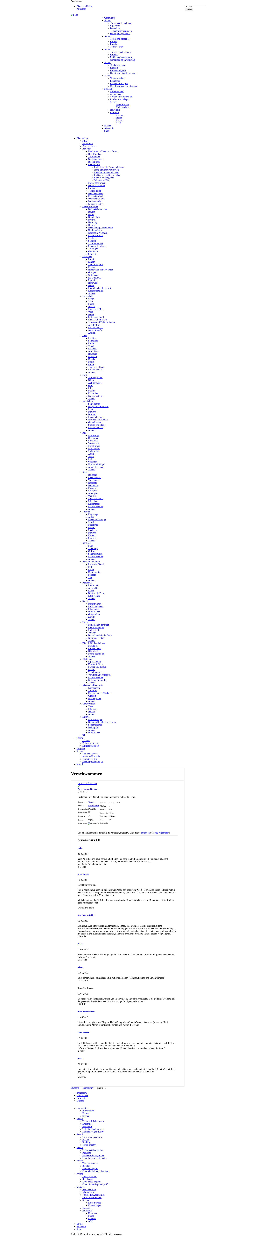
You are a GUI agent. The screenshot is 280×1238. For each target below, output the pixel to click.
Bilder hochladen (84, 6)
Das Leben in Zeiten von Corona (103, 151)
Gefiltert (92, 696)
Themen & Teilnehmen (120, 23)
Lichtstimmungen (96, 627)
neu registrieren (162, 832)
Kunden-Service (89, 753)
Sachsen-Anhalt (95, 243)
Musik (91, 285)
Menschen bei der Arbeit (99, 288)
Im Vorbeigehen (95, 606)
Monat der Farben (96, 185)
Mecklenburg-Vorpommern (100, 227)
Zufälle (91, 617)
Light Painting (94, 661)
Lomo (91, 569)
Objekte (92, 551)
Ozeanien (92, 461)
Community (109, 18)
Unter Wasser (88, 703)
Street (85, 601)
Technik (86, 511)
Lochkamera (94, 688)
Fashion (92, 267)
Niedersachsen (95, 230)
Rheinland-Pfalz (95, 235)
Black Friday (94, 162)
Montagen (93, 646)
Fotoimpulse (94, 164)
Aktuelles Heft (117, 91)
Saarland (92, 238)
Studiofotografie (95, 264)
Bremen (92, 219)
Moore (91, 314)
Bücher (107, 125)
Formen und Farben (97, 667)
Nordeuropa (93, 435)
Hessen (91, 225)
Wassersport (93, 480)
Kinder (91, 262)
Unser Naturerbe (90, 206)
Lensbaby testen (95, 204)
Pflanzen (92, 709)
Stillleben (86, 543)
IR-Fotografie (94, 698)
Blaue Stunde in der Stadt (100, 635)
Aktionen (86, 148)
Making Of (93, 727)
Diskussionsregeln (90, 746)
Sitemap (80, 1100)
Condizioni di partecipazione (123, 73)
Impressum (82, 1093)
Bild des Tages (89, 146)
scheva (80, 967)
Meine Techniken (96, 653)
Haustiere (92, 354)
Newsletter (115, 110)
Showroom (87, 143)
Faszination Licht (96, 196)
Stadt (90, 409)
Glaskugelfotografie (97, 680)
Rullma (81, 944)
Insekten (92, 338)
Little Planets (94, 596)
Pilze (90, 388)
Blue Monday (94, 154)
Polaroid (92, 575)
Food (90, 546)
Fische (91, 343)
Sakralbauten (94, 404)
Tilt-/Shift (92, 690)
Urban (85, 622)
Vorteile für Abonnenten (121, 96)
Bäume (91, 380)
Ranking (114, 44)
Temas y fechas (117, 78)
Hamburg (92, 222)
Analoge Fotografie (91, 561)
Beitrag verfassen (90, 743)
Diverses (86, 717)
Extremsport (93, 504)
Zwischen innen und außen (106, 172)
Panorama (87, 582)
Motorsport (93, 485)
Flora (84, 375)
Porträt (91, 259)
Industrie (92, 411)
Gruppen (92, 272)
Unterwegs (93, 275)
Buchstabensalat (95, 159)
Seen (90, 301)
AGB (118, 123)
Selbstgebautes (95, 724)
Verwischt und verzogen (99, 675)
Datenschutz (82, 1095)
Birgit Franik (83, 874)
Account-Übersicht (91, 756)
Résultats (114, 54)
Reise (85, 433)
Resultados (115, 81)
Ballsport (92, 475)
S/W (90, 577)
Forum (80, 738)
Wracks (91, 711)
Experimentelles (95, 290)
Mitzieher (92, 501)
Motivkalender (95, 201)
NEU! (85, 141)
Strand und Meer (96, 309)
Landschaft (87, 296)
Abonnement (116, 94)
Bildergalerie (82, 138)
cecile (80, 848)
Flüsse (91, 304)
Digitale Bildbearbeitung (93, 643)
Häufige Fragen (89, 759)
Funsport (92, 488)
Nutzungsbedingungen (92, 761)
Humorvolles (94, 611)
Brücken (92, 414)
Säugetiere (93, 340)
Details (91, 359)
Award (107, 20)
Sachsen (92, 241)
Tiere (84, 335)
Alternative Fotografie (92, 685)
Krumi (80, 1058)
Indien (91, 459)
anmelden (145, 832)
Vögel (91, 346)
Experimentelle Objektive (100, 693)
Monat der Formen (96, 183)
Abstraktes (87, 659)
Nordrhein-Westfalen (97, 233)
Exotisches (93, 393)
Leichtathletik (94, 477)
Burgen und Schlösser (98, 406)
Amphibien (93, 351)
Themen (86, 740)
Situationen (93, 609)
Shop (106, 131)
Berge (91, 298)
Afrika (91, 454)
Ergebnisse (115, 25)
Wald (90, 312)
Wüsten (91, 306)
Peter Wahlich (83, 1032)
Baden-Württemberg (97, 209)
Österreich (93, 251)
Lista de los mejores (119, 83)
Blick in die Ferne (96, 593)
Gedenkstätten (94, 422)
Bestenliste (115, 28)
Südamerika (93, 451)
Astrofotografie (95, 330)
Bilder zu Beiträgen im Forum (102, 722)
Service (113, 102)
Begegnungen (94, 277)
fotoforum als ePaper (119, 99)
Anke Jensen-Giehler (87, 789)
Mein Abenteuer (95, 193)
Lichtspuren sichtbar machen (107, 175)
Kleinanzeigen (122, 107)
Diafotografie (94, 572)
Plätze (91, 590)
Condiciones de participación (123, 86)
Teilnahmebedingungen (121, 31)
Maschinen (93, 525)
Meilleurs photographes (121, 57)
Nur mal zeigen (95, 719)
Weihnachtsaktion (96, 198)
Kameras (92, 535)
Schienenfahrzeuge (97, 519)
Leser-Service (122, 104)
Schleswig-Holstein (97, 246)
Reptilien (92, 348)
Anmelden (81, 9)
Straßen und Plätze (96, 425)
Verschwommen (95, 672)
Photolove (93, 188)
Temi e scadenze (117, 65)
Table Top (93, 548)
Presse (119, 117)
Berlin (91, 214)
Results (113, 41)
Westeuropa (93, 443)
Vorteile (80, 764)
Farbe (90, 567)
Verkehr (92, 632)
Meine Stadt (93, 630)
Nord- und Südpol (96, 464)
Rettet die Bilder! (96, 564)
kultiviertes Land (96, 317)
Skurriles (92, 538)
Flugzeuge (93, 514)
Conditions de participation (122, 60)
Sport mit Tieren (95, 498)
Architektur (87, 401)
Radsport (92, 482)
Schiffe (91, 522)
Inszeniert (92, 280)
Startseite (75, 1088)
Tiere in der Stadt (96, 367)
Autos (91, 517)
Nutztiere (92, 356)
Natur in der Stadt (96, 638)
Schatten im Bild (101, 180)
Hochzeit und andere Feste (100, 269)
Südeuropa (93, 440)
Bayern (91, 212)
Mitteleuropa (94, 446)
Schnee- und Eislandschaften (101, 322)
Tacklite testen (94, 191)
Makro (91, 361)
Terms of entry (117, 46)
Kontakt (119, 120)
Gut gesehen (94, 614)
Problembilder (94, 648)
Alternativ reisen (95, 467)
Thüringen (93, 248)
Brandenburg (94, 217)
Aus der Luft (94, 325)
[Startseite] (84, 15)
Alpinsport (93, 493)
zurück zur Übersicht (87, 783)
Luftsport (92, 490)
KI (83, 735)
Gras (90, 385)
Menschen (87, 256)
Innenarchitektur (95, 417)
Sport (84, 472)
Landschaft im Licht (97, 319)
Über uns (120, 115)
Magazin (108, 89)
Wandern (92, 496)
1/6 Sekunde (94, 156)
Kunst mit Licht (95, 664)
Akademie (109, 128)
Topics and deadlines (119, 39)
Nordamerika (94, 448)
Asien (91, 456)
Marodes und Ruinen (98, 419)
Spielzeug (92, 530)
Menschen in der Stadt (98, 625)
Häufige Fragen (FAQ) (120, 33)
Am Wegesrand (95, 377)
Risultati (114, 67)
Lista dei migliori (118, 70)
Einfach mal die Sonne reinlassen (109, 167)
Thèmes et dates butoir (120, 52)
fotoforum (114, 112)
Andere (91, 293)
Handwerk (93, 283)
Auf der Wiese (95, 383)
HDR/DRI (93, 651)
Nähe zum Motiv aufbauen (106, 169)
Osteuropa (93, 438)
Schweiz (92, 254)
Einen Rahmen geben (104, 177)
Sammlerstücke (95, 554)
